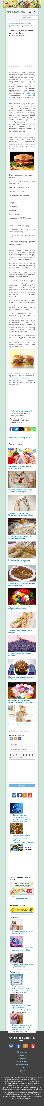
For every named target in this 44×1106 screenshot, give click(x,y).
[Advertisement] (22, 52)
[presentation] (11, 755)
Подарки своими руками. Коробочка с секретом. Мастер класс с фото (22, 1027)
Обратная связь (22, 1052)
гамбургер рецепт (24, 437)
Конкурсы (22, 1055)
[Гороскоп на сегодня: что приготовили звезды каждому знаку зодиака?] (22, 837)
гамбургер (13, 437)
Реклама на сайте (22, 1064)
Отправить (22, 785)
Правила (22, 1071)
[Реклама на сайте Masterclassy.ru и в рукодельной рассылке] (22, 912)
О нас (22, 1067)
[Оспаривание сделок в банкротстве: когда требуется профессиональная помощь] (22, 823)
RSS (22, 1074)
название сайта (16, 11)
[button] (10, 755)
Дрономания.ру (20, 122)
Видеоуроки (22, 1058)
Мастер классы (22, 1061)
